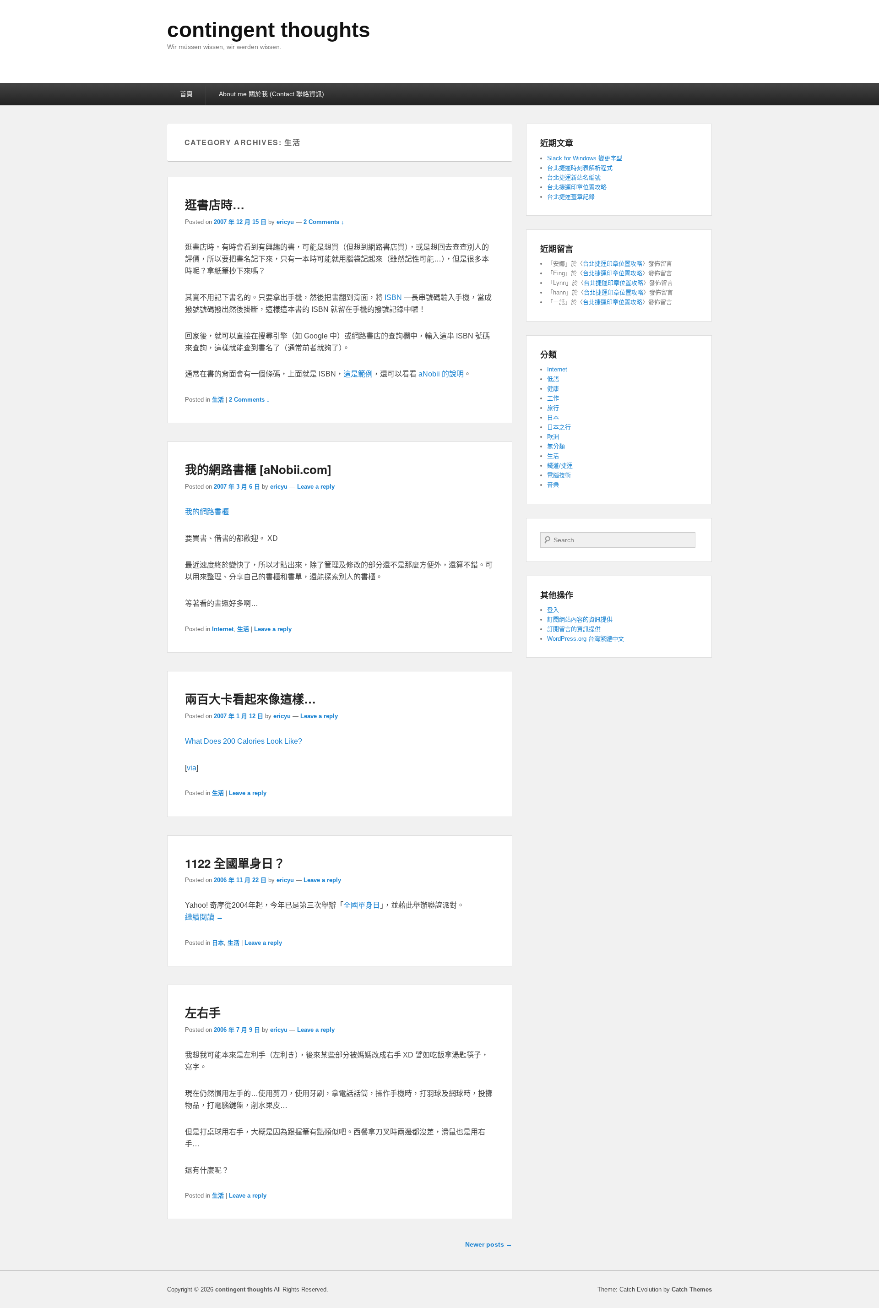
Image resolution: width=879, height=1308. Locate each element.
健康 (553, 388)
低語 (553, 379)
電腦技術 (559, 475)
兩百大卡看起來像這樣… (250, 698)
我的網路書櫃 (207, 512)
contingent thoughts (268, 30)
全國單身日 (361, 905)
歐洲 (553, 436)
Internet (222, 629)
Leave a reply (316, 486)
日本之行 (559, 427)
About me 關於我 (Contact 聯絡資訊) (271, 94)
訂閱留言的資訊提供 (574, 629)
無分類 (556, 446)
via (191, 768)
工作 (553, 398)
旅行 (553, 407)
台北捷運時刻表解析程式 (580, 167)
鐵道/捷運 (560, 465)
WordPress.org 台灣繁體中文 (585, 638)
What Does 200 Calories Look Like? (243, 741)
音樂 (553, 484)
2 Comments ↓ (324, 221)
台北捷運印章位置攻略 (577, 187)
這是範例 (358, 374)
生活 (218, 399)
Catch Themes (692, 1289)
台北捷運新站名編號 (574, 177)
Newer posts (488, 1244)
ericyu (285, 221)
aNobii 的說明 (441, 374)
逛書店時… (214, 204)
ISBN (393, 297)
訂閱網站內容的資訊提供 (580, 619)
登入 (553, 609)
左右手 (203, 1012)
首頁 (186, 94)
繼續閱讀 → (204, 917)
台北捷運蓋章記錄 (571, 196)
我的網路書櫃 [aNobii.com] (258, 469)
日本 (218, 942)
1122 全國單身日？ (235, 863)
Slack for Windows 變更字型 (584, 158)
